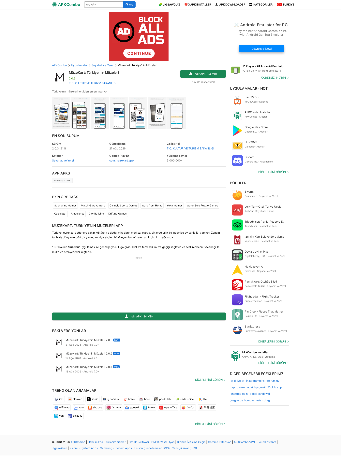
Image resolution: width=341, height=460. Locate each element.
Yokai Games (175, 205)
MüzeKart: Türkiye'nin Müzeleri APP (87, 226)
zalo (81, 407)
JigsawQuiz (59, 448)
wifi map (64, 407)
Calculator (60, 213)
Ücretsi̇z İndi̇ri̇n (273, 77)
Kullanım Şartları (116, 442)
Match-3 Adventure (93, 205)
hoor (147, 399)
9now (151, 407)
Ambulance (77, 213)
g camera (113, 399)
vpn (61, 415)
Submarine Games (65, 205)
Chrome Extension (219, 442)
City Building (96, 213)
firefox (190, 407)
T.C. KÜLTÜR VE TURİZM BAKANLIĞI (92, 83)
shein (95, 399)
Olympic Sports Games (123, 205)
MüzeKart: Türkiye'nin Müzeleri (94, 73)
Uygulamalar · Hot (249, 88)
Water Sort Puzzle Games (202, 205)
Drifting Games (117, 213)
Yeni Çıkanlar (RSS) (184, 448)
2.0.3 (59, 148)
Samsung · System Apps (116, 448)
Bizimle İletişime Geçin (191, 442)
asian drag (263, 400)
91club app (274, 387)
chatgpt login (239, 393)
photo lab (165, 399)
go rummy (272, 380)
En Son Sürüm (66, 136)
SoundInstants (267, 442)
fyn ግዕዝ (116, 407)
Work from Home (152, 205)
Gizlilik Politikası (139, 442)
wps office (170, 407)
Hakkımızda (95, 442)
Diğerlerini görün (209, 379)
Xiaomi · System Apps (84, 448)
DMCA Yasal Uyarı (162, 442)
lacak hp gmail (256, 387)
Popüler (238, 183)
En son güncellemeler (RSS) (152, 448)
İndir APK (205, 74)
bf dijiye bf (237, 380)
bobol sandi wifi (260, 393)
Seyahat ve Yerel (63, 160)
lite (205, 399)
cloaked (77, 399)
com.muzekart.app (121, 160)
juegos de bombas (242, 400)
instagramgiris (255, 380)
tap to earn (237, 387)
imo (61, 399)
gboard (134, 407)
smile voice (187, 399)
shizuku (77, 415)
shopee (97, 407)
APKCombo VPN (244, 442)
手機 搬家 (209, 407)
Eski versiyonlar (69, 331)
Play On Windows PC (203, 81)
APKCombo (59, 65)
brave (131, 399)
